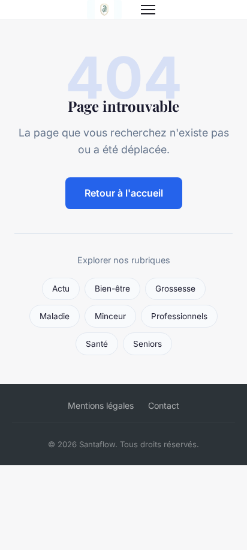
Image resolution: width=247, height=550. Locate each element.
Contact (163, 405)
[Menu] (148, 9)
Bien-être (112, 288)
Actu (61, 288)
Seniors (147, 344)
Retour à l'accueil (124, 193)
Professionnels (179, 316)
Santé (97, 344)
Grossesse (175, 288)
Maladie (55, 316)
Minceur (110, 316)
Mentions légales (101, 405)
